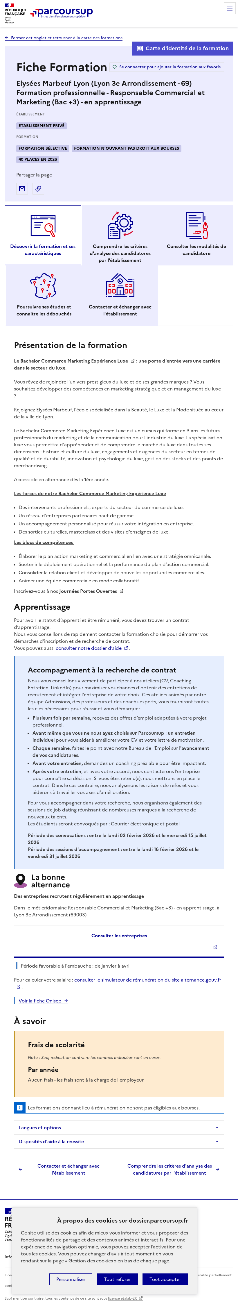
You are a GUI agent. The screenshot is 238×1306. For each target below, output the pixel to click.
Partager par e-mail (22, 189)
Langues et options (40, 1127)
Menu (230, 8)
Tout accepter (165, 1279)
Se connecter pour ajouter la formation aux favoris (170, 67)
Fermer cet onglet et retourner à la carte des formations (66, 38)
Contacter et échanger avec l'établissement (68, 1169)
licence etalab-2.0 (122, 1298)
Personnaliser (70, 1279)
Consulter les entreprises (119, 935)
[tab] (43, 235)
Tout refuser (117, 1279)
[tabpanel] (119, 757)
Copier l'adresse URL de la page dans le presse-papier (38, 189)
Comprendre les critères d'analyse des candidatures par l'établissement (169, 1169)
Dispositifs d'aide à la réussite (51, 1141)
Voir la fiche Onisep (40, 1000)
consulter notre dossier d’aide (89, 648)
